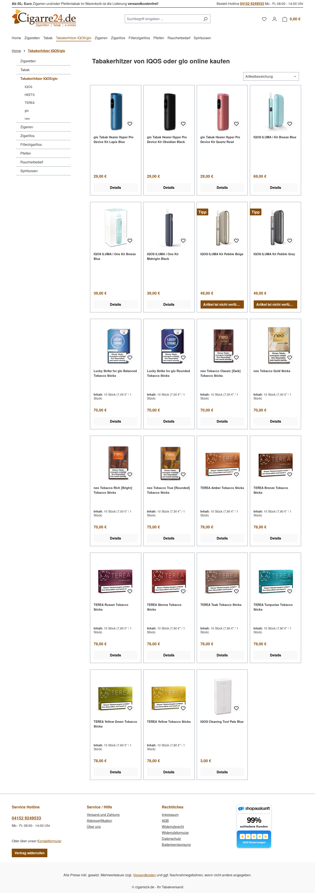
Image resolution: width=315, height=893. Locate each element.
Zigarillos (27, 135)
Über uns (94, 826)
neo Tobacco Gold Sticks (272, 371)
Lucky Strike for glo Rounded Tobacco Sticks (168, 373)
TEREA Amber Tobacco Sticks (222, 488)
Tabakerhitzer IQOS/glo (39, 78)
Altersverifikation (99, 820)
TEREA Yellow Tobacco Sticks (169, 721)
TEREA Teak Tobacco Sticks (221, 604)
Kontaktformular (49, 840)
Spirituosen (29, 170)
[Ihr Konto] (274, 19)
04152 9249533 (252, 3)
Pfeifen (25, 153)
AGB (165, 820)
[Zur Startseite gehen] (44, 18)
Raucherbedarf (31, 162)
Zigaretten (28, 60)
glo (27, 110)
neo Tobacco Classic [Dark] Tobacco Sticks (220, 373)
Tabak (25, 69)
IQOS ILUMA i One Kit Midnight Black (162, 256)
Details (115, 187)
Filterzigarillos (31, 144)
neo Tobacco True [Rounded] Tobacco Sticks (168, 490)
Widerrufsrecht (173, 826)
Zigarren (26, 126)
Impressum (170, 814)
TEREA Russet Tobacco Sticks (111, 606)
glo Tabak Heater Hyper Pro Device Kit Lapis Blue (114, 139)
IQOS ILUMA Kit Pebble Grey (274, 254)
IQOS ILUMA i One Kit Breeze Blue (115, 256)
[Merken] (130, 123)
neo (27, 118)
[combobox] (163, 19)
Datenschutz (171, 838)
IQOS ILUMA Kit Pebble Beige (221, 254)
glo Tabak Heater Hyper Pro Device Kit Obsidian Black (167, 139)
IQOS (28, 87)
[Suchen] (205, 19)
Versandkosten (144, 874)
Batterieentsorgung (176, 844)
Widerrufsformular (175, 832)
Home (16, 50)
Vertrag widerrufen (30, 852)
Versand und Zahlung (103, 814)
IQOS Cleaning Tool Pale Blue (222, 721)
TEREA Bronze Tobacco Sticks (271, 490)
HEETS (29, 94)
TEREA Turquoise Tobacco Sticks (273, 606)
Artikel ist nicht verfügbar (223, 304)
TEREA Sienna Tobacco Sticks (164, 606)
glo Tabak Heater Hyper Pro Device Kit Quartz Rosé (220, 139)
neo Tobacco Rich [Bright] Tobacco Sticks (113, 490)
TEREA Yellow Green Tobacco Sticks (115, 723)
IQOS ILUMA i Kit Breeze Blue (275, 137)
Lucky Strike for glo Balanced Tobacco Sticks (115, 373)
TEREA (29, 102)
